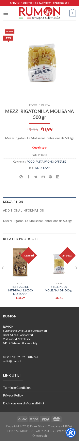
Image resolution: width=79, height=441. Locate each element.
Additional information (23, 210)
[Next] (76, 276)
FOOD (33, 105)
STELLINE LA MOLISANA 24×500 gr (59, 288)
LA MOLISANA (42, 167)
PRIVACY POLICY (42, 431)
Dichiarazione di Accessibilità (23, 403)
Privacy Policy (13, 395)
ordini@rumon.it (12, 361)
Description (13, 201)
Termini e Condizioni (17, 387)
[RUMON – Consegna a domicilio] (39, 13)
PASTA (45, 105)
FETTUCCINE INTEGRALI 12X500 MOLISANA (20, 290)
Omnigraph (39, 435)
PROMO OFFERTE (55, 161)
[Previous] (3, 276)
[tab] (39, 201)
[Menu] (6, 13)
